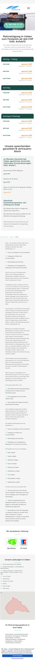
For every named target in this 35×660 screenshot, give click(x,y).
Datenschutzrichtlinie (17, 658)
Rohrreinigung (4, 237)
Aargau (11, 237)
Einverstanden (17, 655)
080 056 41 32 (15, 24)
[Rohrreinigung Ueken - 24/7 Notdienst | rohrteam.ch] (16, 8)
